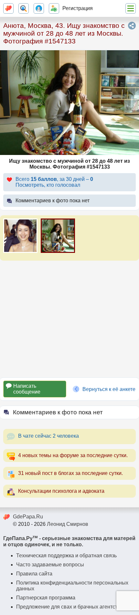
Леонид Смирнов (67, 524)
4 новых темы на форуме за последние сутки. (73, 455)
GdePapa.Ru (28, 516)
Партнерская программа (45, 597)
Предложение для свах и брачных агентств (68, 606)
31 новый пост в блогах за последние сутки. (70, 473)
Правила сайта (34, 573)
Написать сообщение (26, 389)
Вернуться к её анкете (108, 389)
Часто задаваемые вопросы (50, 564)
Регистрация (77, 8)
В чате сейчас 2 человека (48, 436)
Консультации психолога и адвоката (61, 491)
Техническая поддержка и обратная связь (66, 555)
